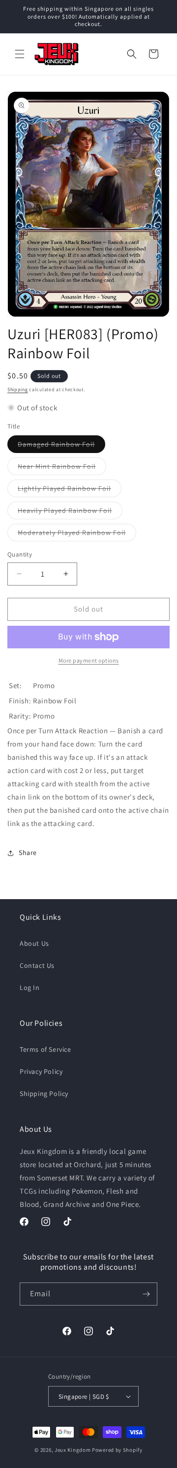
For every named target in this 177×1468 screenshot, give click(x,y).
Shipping (17, 389)
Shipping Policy (44, 1093)
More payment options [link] (89, 660)
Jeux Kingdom (72, 1449)
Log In (30, 987)
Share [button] (28, 852)
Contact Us (37, 965)
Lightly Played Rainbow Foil (69, 490)
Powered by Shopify (117, 1449)
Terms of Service (45, 1049)
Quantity (19, 554)
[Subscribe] (146, 1294)
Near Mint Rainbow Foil (62, 468)
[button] (19, 54)
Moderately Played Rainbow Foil (77, 534)
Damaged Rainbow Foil (61, 446)
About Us (34, 943)
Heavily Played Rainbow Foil (70, 512)
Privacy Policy (41, 1071)
